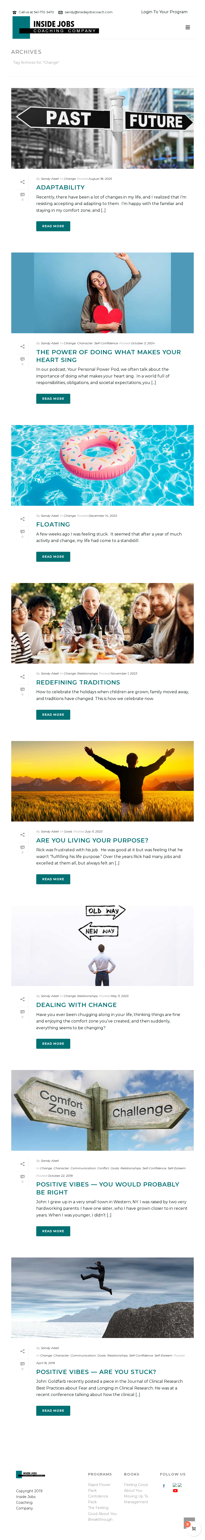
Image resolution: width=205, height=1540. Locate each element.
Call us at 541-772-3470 (36, 12)
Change (70, 178)
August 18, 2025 (100, 178)
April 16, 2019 (45, 1363)
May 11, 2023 (119, 996)
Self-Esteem (177, 1168)
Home (167, 72)
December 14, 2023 (102, 516)
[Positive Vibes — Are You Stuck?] (102, 1298)
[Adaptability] (102, 128)
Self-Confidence (106, 343)
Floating (53, 524)
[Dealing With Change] (102, 946)
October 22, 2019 (60, 1176)
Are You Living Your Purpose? (92, 840)
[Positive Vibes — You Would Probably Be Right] (102, 1110)
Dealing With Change (76, 1004)
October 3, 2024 (143, 343)
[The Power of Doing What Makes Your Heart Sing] (102, 292)
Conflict (103, 1168)
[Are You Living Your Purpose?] (102, 781)
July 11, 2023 (93, 831)
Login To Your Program (164, 12)
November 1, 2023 (123, 673)
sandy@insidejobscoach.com (88, 12)
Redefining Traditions (78, 682)
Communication (83, 1168)
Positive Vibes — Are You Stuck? (96, 1372)
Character (85, 343)
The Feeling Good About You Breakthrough (102, 1514)
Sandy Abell (50, 178)
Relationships (87, 673)
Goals (68, 831)
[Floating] (102, 465)
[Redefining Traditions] (102, 623)
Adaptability (60, 187)
